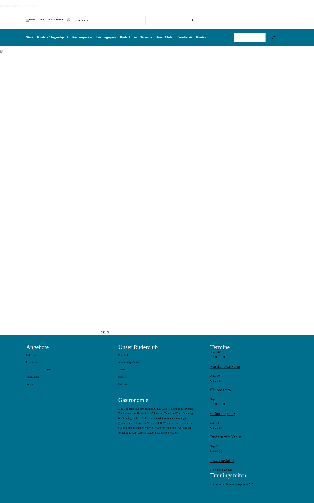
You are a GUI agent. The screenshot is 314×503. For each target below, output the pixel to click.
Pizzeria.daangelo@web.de (162, 432)
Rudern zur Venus (225, 437)
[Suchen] (193, 20)
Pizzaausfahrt (222, 460)
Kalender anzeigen (221, 469)
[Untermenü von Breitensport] (91, 37)
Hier (212, 484)
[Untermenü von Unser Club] (174, 37)
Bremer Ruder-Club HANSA (20, 6)
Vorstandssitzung (225, 366)
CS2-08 (105, 332)
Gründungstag (222, 413)
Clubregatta (220, 390)
